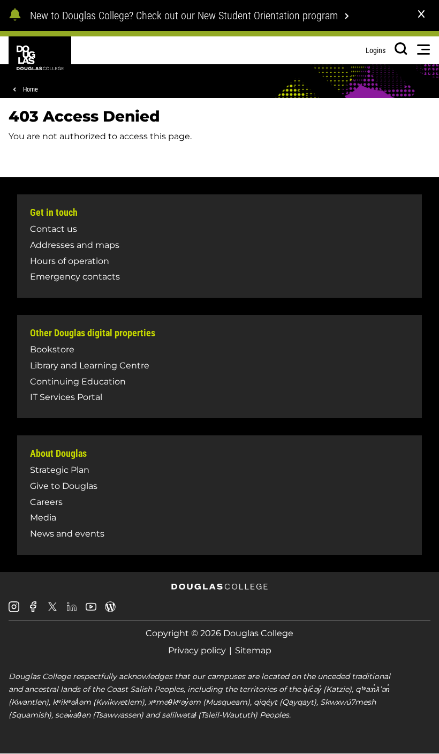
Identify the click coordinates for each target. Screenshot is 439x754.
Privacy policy (197, 650)
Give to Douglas (63, 486)
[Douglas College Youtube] (91, 610)
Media (43, 517)
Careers (46, 502)
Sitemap (253, 650)
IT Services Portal (66, 397)
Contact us (53, 229)
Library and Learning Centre (89, 365)
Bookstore (52, 349)
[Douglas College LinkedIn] (71, 610)
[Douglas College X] (52, 609)
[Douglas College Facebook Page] (33, 610)
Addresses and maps (74, 245)
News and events (67, 534)
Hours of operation (69, 261)
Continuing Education (78, 381)
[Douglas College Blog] (110, 610)
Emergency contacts (75, 277)
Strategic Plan (59, 470)
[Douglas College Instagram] (14, 610)
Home (30, 89)
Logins (375, 50)
